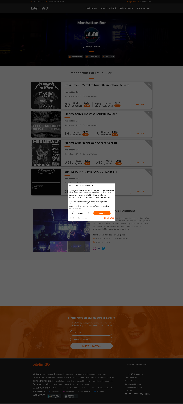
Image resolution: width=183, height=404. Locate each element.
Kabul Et (102, 213)
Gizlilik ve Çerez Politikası (83, 206)
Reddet (80, 213)
